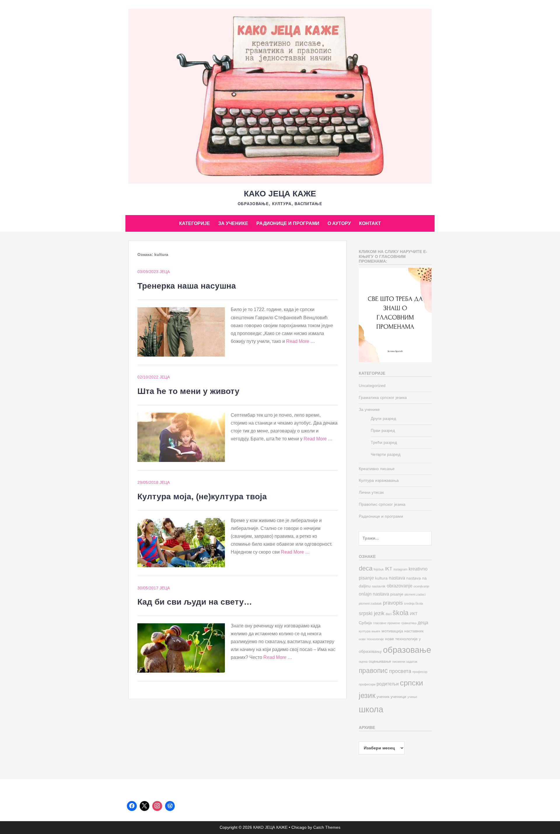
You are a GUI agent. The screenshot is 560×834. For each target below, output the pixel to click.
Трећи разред (384, 442)
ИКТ (414, 614)
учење (412, 697)
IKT (388, 568)
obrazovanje (399, 585)
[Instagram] (157, 806)
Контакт (370, 223)
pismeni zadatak (370, 603)
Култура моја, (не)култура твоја (202, 496)
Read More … (300, 341)
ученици (398, 697)
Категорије (194, 223)
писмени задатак (404, 661)
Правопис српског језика (382, 504)
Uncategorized (372, 385)
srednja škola (413, 603)
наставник (414, 631)
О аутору (339, 223)
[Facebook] (131, 806)
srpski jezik (371, 613)
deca (365, 568)
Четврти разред (385, 454)
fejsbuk (379, 569)
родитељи (388, 683)
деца (423, 622)
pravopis (393, 603)
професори (367, 684)
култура (364, 631)
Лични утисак (371, 492)
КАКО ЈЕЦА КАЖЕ (280, 193)
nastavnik (379, 586)
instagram (400, 569)
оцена (363, 661)
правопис (373, 670)
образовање (407, 650)
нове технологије (371, 639)
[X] (144, 806)
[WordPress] (170, 806)
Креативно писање (377, 468)
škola (401, 613)
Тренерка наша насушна (186, 285)
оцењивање (380, 661)
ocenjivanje (421, 586)
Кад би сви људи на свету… (194, 601)
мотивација (392, 631)
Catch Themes (326, 827)
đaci (388, 614)
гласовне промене (386, 623)
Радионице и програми (287, 223)
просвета (400, 671)
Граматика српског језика (383, 397)
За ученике (233, 223)
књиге (376, 631)
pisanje (396, 594)
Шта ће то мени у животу (188, 391)
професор (419, 672)
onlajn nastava (374, 593)
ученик (383, 697)
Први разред (383, 430)
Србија (365, 623)
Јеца (165, 271)
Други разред (383, 418)
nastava (397, 577)
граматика (408, 623)
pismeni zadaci (415, 594)
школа (371, 709)
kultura (381, 578)
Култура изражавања (379, 480)
